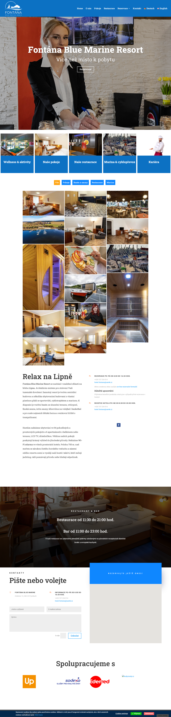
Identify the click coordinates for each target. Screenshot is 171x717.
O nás (88, 9)
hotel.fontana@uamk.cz (103, 382)
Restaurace (109, 9)
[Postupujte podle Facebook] (119, 425)
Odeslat (75, 635)
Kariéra (154, 162)
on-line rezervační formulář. (127, 387)
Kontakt (137, 9)
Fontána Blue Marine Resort (85, 49)
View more (39, 715)
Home (80, 9)
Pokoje (97, 9)
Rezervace (123, 9)
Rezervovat (85, 69)
